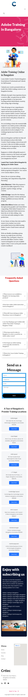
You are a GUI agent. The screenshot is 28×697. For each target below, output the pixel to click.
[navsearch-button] (3, 13)
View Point (14, 429)
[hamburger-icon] (25, 9)
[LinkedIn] (2, 683)
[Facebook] (5, 683)
